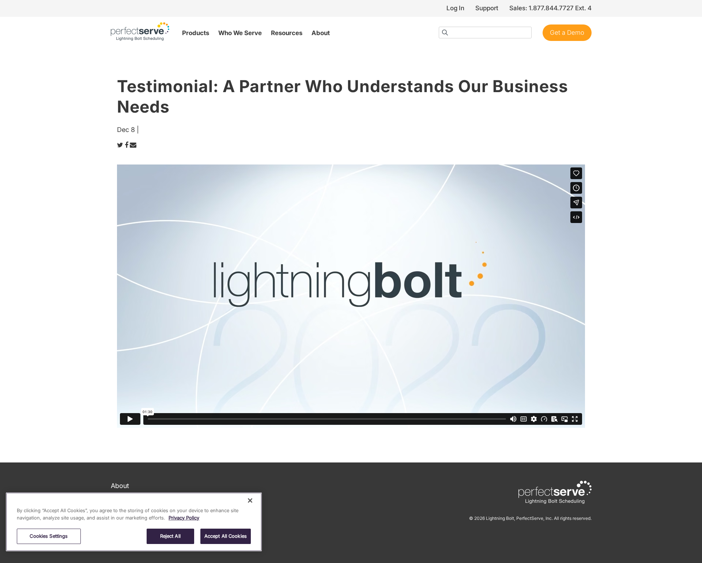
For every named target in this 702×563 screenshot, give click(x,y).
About (321, 33)
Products (195, 33)
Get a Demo (567, 32)
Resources (286, 33)
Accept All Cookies (225, 536)
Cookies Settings (49, 536)
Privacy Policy (184, 518)
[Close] (250, 500)
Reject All (170, 536)
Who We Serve (240, 33)
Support (486, 8)
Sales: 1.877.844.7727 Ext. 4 (550, 8)
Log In (455, 8)
